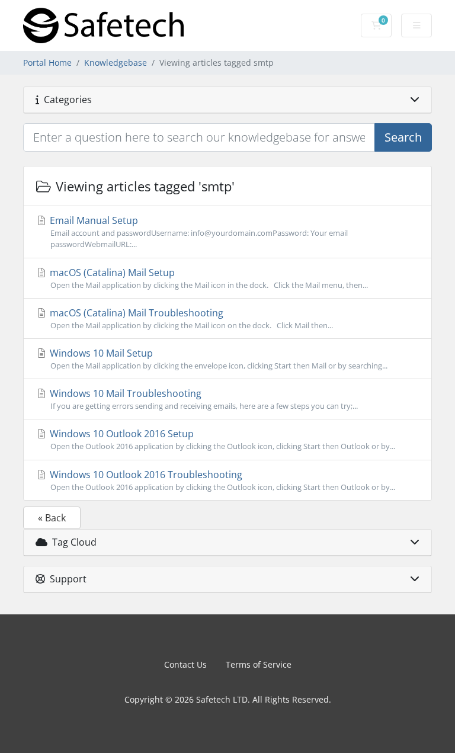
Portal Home (47, 62)
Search (403, 137)
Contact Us (185, 664)
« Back (52, 517)
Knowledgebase (115, 62)
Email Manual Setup (197, 231)
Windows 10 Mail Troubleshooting (202, 399)
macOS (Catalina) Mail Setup (207, 278)
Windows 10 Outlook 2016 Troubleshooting (221, 480)
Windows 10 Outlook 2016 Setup (221, 439)
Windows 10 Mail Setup (217, 359)
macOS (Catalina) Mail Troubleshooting (190, 318)
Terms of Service (258, 664)
